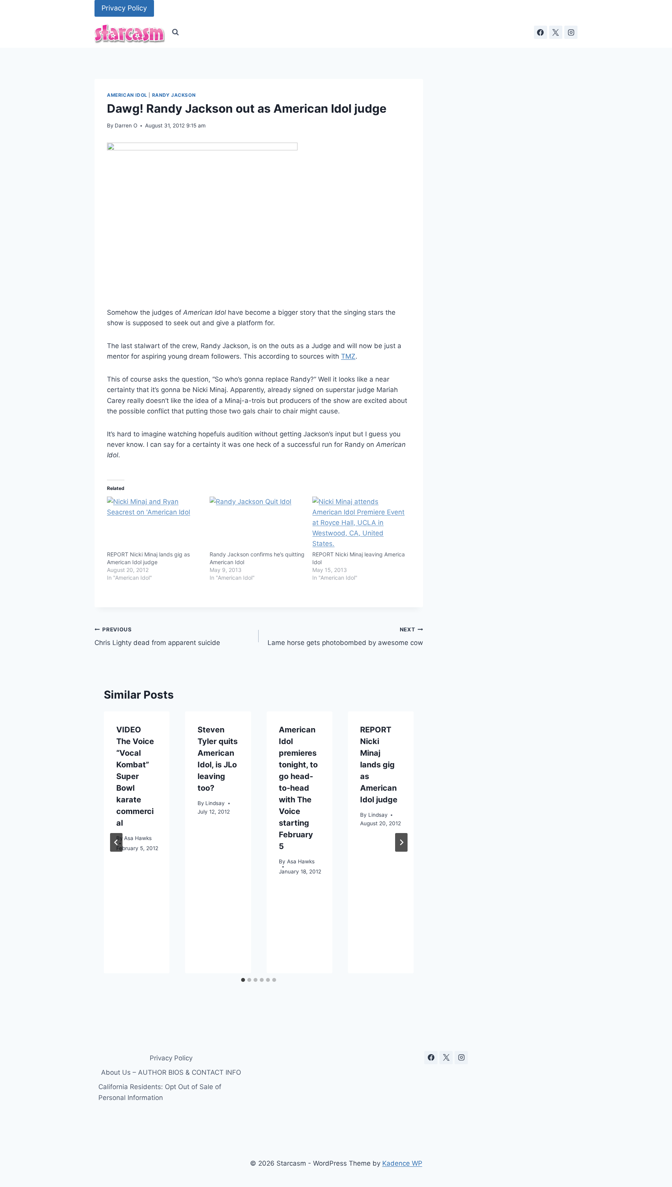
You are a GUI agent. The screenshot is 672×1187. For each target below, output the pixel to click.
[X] (555, 32)
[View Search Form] (175, 32)
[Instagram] (571, 32)
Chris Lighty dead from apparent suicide (157, 636)
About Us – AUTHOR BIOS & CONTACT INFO (171, 1072)
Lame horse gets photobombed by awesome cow (345, 636)
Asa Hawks (138, 838)
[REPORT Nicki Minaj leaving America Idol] (359, 524)
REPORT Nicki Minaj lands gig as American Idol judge (378, 764)
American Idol (127, 95)
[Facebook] (540, 32)
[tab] (243, 980)
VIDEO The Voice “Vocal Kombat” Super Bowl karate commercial (135, 776)
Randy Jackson (174, 95)
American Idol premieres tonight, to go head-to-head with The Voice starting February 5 (298, 788)
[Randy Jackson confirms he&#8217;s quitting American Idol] (257, 524)
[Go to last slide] (116, 842)
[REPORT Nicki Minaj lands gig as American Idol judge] (154, 524)
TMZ (348, 356)
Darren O (126, 125)
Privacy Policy (124, 8)
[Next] (401, 842)
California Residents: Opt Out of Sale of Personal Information (159, 1092)
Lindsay (215, 803)
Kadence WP (402, 1163)
